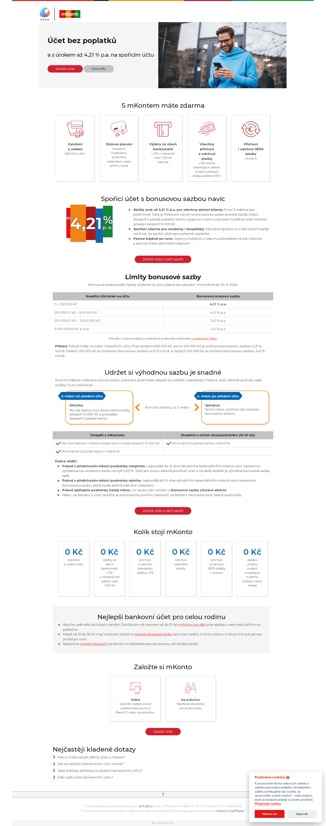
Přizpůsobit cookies (268, 803)
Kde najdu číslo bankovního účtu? (85, 777)
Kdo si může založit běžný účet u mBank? (91, 757)
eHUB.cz (146, 806)
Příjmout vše (269, 813)
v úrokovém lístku (204, 338)
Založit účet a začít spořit (163, 259)
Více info (98, 69)
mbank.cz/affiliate (229, 811)
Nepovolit (302, 813)
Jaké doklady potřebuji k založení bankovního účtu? (100, 771)
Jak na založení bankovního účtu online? (91, 764)
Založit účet (65, 69)
